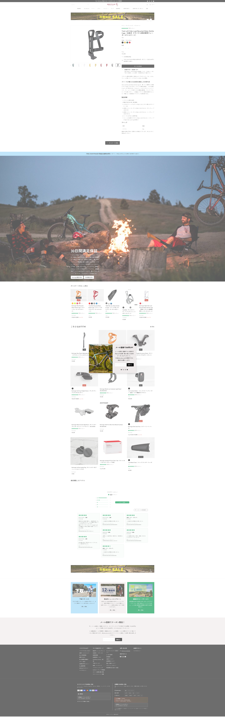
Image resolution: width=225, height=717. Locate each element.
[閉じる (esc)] (135, 344)
